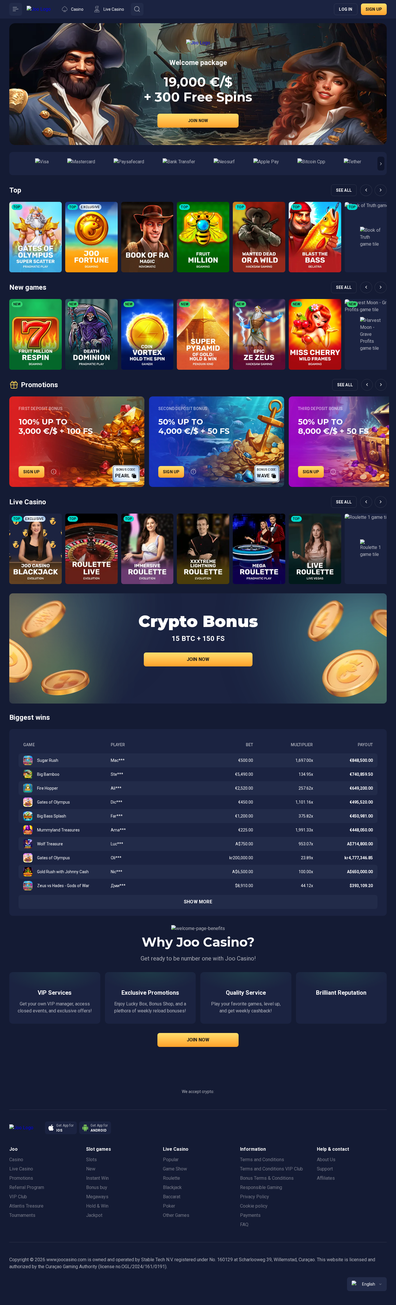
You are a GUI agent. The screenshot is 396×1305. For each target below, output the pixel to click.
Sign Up (31, 472)
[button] (380, 164)
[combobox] (367, 1284)
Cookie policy (254, 1206)
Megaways (97, 1196)
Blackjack (172, 1187)
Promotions (21, 1178)
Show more (198, 902)
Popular (171, 1159)
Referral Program (26, 1187)
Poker (169, 1206)
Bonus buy (96, 1187)
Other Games (176, 1215)
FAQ (244, 1224)
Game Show (175, 1169)
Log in (345, 9)
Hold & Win (97, 1206)
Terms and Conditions (262, 1159)
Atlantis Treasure (26, 1206)
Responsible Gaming (261, 1187)
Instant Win (97, 1178)
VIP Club (18, 1196)
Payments (250, 1215)
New (90, 1169)
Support (325, 1169)
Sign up (374, 9)
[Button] (15, 9)
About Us (326, 1159)
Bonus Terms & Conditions (267, 1178)
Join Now (198, 120)
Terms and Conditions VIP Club (271, 1169)
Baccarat (171, 1196)
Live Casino (21, 1169)
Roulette (171, 1178)
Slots (91, 1159)
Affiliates (326, 1178)
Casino (16, 1159)
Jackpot (94, 1215)
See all (344, 190)
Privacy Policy (254, 1196)
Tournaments (22, 1215)
